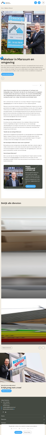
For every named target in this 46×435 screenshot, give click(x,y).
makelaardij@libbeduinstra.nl (9, 407)
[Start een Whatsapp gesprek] (39, 2)
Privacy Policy (27, 432)
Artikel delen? (35, 85)
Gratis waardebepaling (7, 74)
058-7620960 (6, 402)
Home (2, 8)
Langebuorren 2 (6, 403)
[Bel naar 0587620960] (35, 2)
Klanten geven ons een (8, 409)
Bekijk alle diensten (6, 347)
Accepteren (18, 432)
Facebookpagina (15, 157)
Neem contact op (31, 186)
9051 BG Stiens (6, 405)
